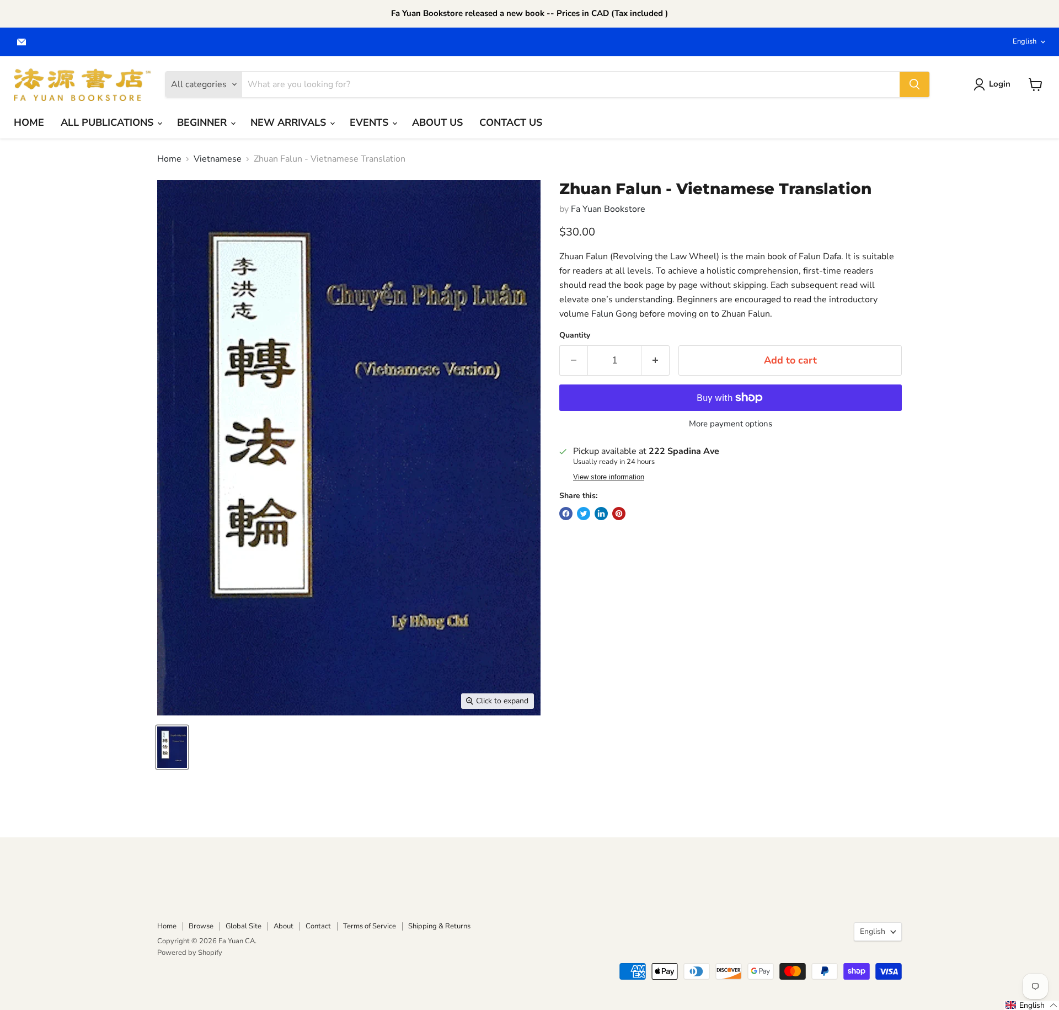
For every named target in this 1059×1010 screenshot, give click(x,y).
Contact (318, 926)
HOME (29, 122)
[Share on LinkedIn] (601, 513)
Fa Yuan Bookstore (608, 209)
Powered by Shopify (189, 953)
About (283, 926)
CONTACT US (510, 122)
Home (169, 159)
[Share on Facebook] (566, 513)
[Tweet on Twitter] (583, 513)
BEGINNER (203, 122)
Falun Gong (614, 314)
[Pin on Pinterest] (618, 513)
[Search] (914, 84)
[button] (1031, 1005)
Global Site (243, 926)
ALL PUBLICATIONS (108, 122)
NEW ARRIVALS (289, 122)
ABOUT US (437, 122)
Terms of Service (369, 926)
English (1024, 41)
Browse (201, 926)
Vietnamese (218, 159)
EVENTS (370, 122)
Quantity (574, 335)
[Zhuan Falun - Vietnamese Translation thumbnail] (172, 747)
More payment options (730, 424)
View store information (608, 477)
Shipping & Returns (439, 926)
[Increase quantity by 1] (655, 360)
